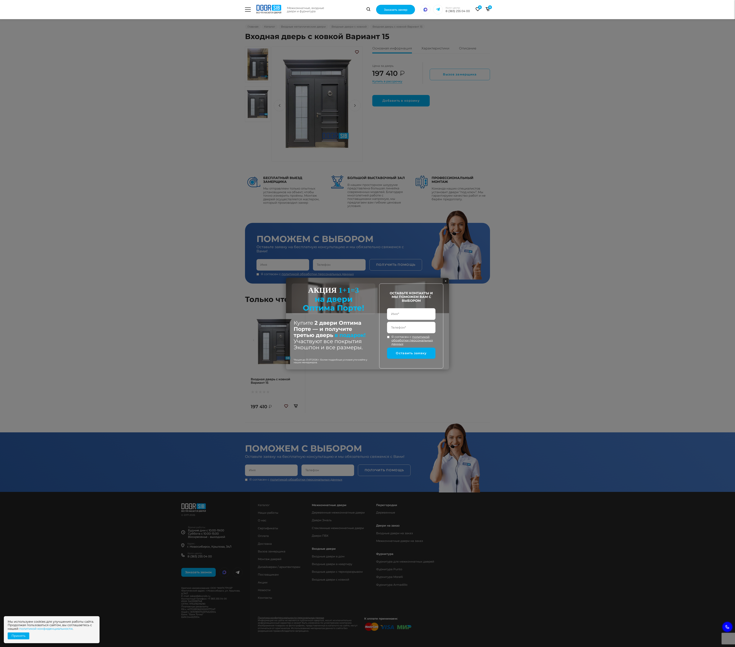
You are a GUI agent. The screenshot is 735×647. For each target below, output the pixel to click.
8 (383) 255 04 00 (458, 11)
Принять (18, 636)
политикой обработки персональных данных (412, 340)
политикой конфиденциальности (46, 629)
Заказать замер (395, 9)
